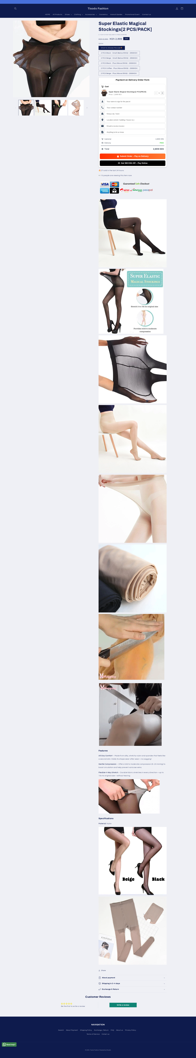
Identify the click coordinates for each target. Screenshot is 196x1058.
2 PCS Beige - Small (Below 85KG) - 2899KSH (119, 58)
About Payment (72, 1030)
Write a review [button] (123, 1005)
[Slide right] (87, 107)
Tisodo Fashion (94, 1050)
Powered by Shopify (105, 1050)
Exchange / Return (101, 1030)
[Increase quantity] (162, 93)
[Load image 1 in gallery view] (26, 107)
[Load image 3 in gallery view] (59, 107)
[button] (15, 8)
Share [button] (103, 970)
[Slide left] (15, 107)
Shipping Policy (86, 1030)
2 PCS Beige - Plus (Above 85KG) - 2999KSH (119, 73)
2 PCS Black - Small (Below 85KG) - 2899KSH (119, 53)
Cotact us (105, 1034)
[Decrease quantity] (155, 93)
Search (61, 1030)
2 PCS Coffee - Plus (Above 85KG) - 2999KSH (119, 68)
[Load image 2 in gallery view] (42, 107)
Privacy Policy (130, 1030)
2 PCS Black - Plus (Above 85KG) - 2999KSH (119, 63)
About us (119, 1030)
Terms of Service (93, 1034)
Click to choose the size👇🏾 (111, 48)
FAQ (112, 1030)
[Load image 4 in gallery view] (76, 107)
